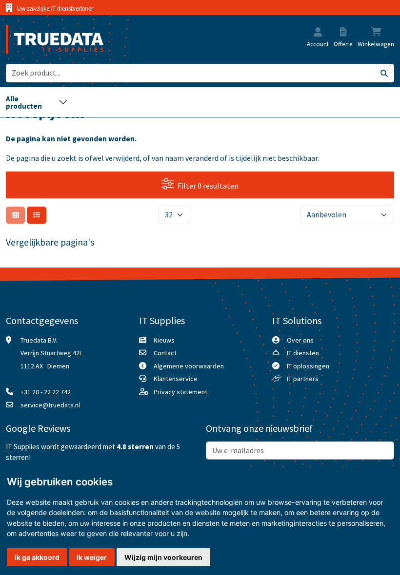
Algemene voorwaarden (189, 366)
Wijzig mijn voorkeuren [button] (163, 557)
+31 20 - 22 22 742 (45, 391)
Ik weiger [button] (92, 557)
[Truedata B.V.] (48, 39)
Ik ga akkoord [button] (37, 557)
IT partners (303, 378)
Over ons (300, 340)
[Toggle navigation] (37, 102)
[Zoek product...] (385, 73)
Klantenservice (176, 378)
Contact (165, 352)
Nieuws (164, 340)
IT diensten (303, 352)
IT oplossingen (308, 366)
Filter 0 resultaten (208, 186)
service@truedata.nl (50, 405)
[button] (318, 33)
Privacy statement (180, 391)
